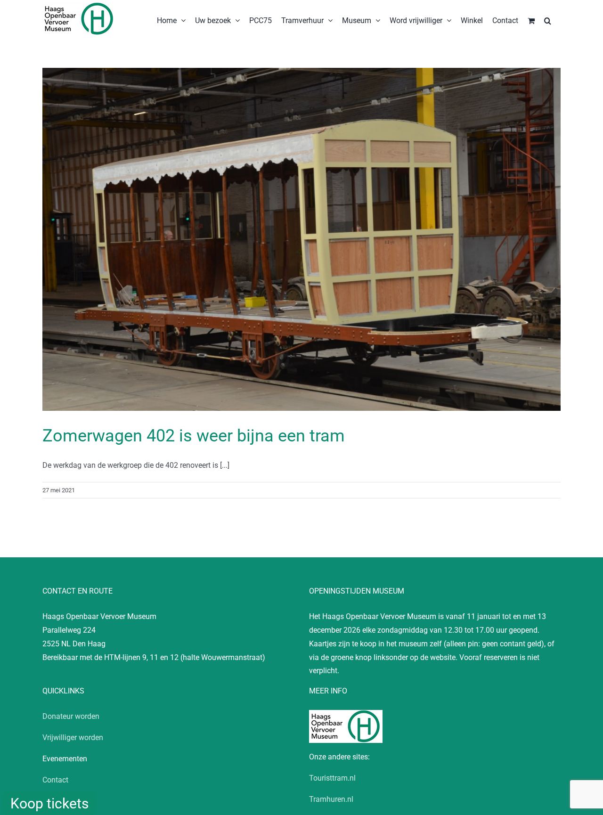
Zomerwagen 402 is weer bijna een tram (193, 436)
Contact (55, 779)
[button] (547, 20)
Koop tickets (49, 803)
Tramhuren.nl (331, 799)
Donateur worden (70, 716)
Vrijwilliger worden (72, 737)
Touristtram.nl (332, 778)
